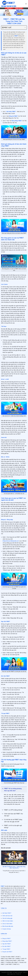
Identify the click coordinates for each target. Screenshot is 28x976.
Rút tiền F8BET (6, 946)
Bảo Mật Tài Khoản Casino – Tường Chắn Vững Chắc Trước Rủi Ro (14, 867)
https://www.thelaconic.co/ (11, 541)
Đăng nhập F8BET (7, 941)
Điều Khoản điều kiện (7, 926)
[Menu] (26, 4)
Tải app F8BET (6, 949)
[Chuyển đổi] (2, 788)
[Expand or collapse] (25, 27)
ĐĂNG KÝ (9, 8)
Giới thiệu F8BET (6, 913)
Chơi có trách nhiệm (7, 923)
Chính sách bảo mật (7, 916)
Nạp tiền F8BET (6, 944)
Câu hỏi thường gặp (7, 918)
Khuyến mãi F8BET (7, 952)
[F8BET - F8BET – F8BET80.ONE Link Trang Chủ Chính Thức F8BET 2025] (8, 4)
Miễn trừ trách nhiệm (7, 921)
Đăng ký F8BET (6, 938)
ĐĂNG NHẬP (19, 8)
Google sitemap (6, 929)
